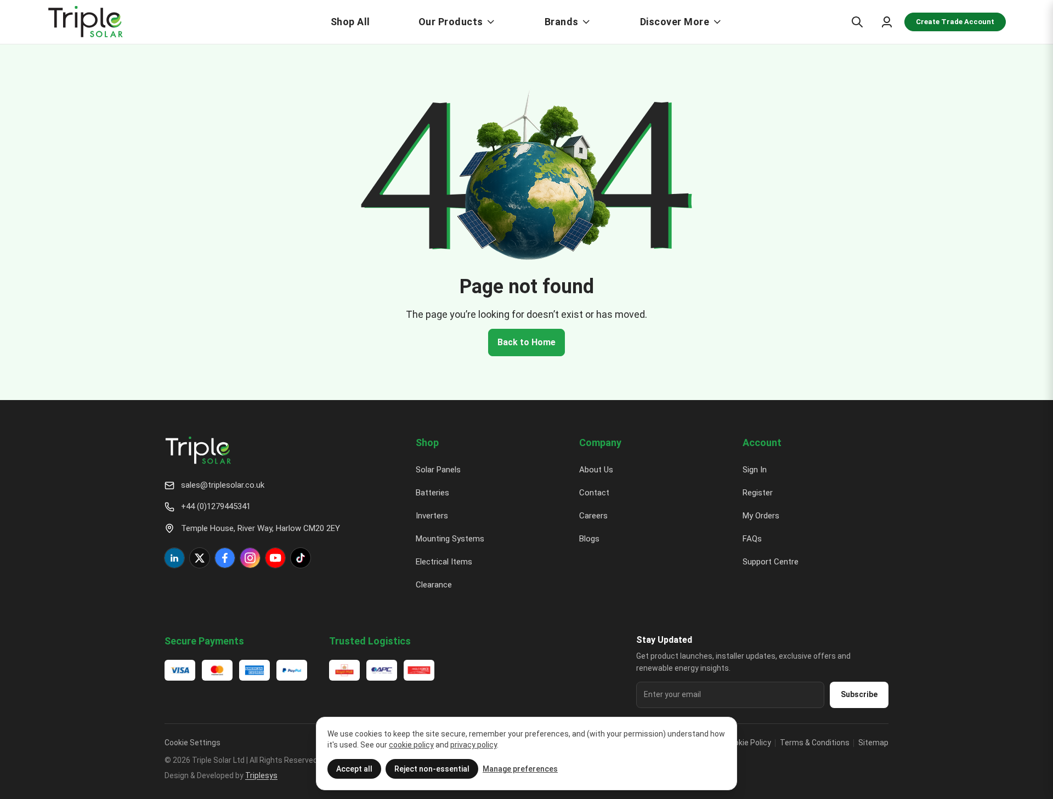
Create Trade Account (955, 22)
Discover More (675, 21)
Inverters (432, 516)
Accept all (354, 768)
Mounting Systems (450, 539)
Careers (593, 516)
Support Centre (771, 562)
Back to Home (526, 342)
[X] (200, 558)
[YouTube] (275, 558)
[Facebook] (225, 558)
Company (600, 442)
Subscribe (859, 694)
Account (762, 442)
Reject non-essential (431, 768)
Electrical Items (444, 562)
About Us (596, 470)
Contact (594, 493)
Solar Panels (438, 470)
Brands (562, 21)
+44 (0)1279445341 (216, 506)
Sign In (755, 470)
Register (758, 493)
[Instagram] (250, 558)
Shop (427, 442)
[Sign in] (886, 21)
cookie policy (411, 744)
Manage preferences (520, 768)
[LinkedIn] (174, 558)
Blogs (589, 539)
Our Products (450, 21)
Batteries (432, 493)
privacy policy (473, 744)
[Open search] (857, 21)
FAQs (752, 539)
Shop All (350, 21)
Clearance (434, 585)
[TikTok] (300, 558)
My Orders (761, 516)
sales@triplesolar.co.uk (222, 485)
